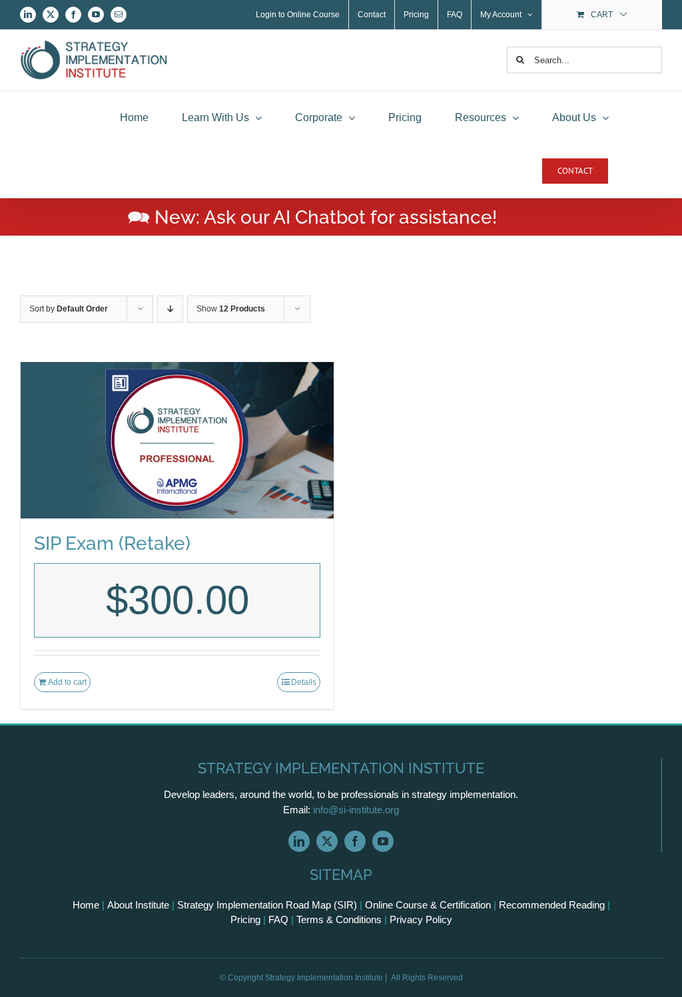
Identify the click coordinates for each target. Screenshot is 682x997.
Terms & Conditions (339, 919)
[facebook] (355, 841)
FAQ (278, 919)
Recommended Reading (552, 904)
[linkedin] (299, 841)
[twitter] (327, 841)
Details (303, 682)
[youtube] (383, 841)
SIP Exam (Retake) (112, 543)
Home (86, 904)
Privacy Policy (421, 919)
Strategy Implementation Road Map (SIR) (267, 904)
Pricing (245, 919)
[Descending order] (170, 309)
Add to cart (67, 682)
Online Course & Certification (428, 904)
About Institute (138, 904)
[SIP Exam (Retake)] (177, 440)
